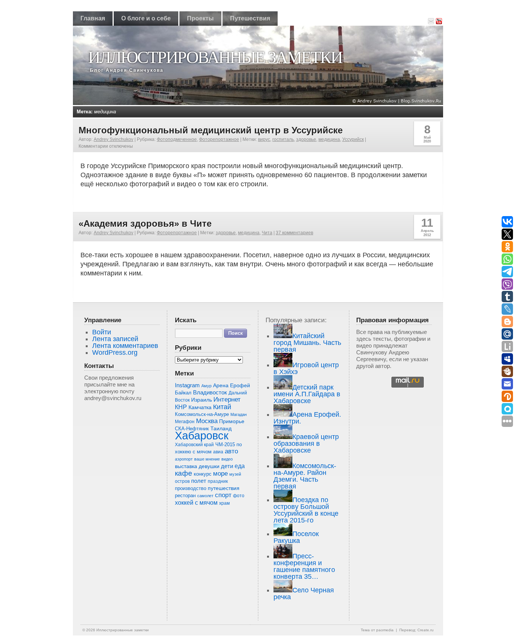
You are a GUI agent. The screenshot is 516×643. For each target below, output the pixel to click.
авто (231, 451)
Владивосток (210, 393)
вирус (264, 139)
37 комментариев (294, 232)
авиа (218, 451)
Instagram (187, 385)
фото (238, 495)
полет (198, 481)
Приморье (231, 421)
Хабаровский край (194, 444)
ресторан (185, 495)
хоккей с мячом (196, 502)
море (220, 473)
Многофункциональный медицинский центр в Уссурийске (211, 130)
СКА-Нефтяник (192, 428)
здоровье (306, 139)
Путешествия (250, 18)
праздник (218, 481)
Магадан (238, 414)
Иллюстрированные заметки (215, 57)
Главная (92, 18)
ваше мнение (207, 459)
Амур (206, 385)
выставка (186, 466)
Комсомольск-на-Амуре (202, 414)
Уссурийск (353, 139)
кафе (183, 473)
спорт (223, 495)
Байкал (183, 393)
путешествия (223, 488)
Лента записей (115, 339)
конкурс (203, 474)
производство (190, 488)
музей (235, 474)
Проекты (200, 18)
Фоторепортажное (219, 139)
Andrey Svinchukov (113, 139)
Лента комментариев (125, 345)
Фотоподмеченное (177, 139)
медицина (329, 139)
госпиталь (283, 139)
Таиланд (221, 428)
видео (227, 459)
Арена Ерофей (231, 385)
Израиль (201, 400)
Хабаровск (202, 435)
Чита (267, 232)
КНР (181, 406)
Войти (101, 332)
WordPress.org (114, 352)
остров (182, 481)
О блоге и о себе (146, 18)
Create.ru (425, 630)
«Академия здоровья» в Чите (145, 223)
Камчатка (200, 407)
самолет (205, 495)
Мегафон (185, 421)
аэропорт (184, 459)
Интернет (227, 399)
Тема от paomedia (377, 630)
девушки (209, 466)
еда (240, 465)
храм (224, 503)
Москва (207, 421)
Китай (222, 407)
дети (227, 466)
